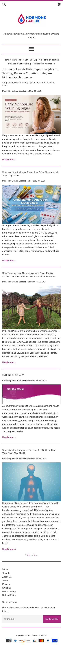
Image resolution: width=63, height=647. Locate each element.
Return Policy (9, 591)
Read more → (9, 159)
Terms (5, 580)
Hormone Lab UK (39, 635)
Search (5, 573)
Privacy (6, 584)
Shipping (6, 587)
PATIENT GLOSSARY (13, 375)
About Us (7, 577)
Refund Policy (9, 595)
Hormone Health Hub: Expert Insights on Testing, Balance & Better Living (30, 71)
